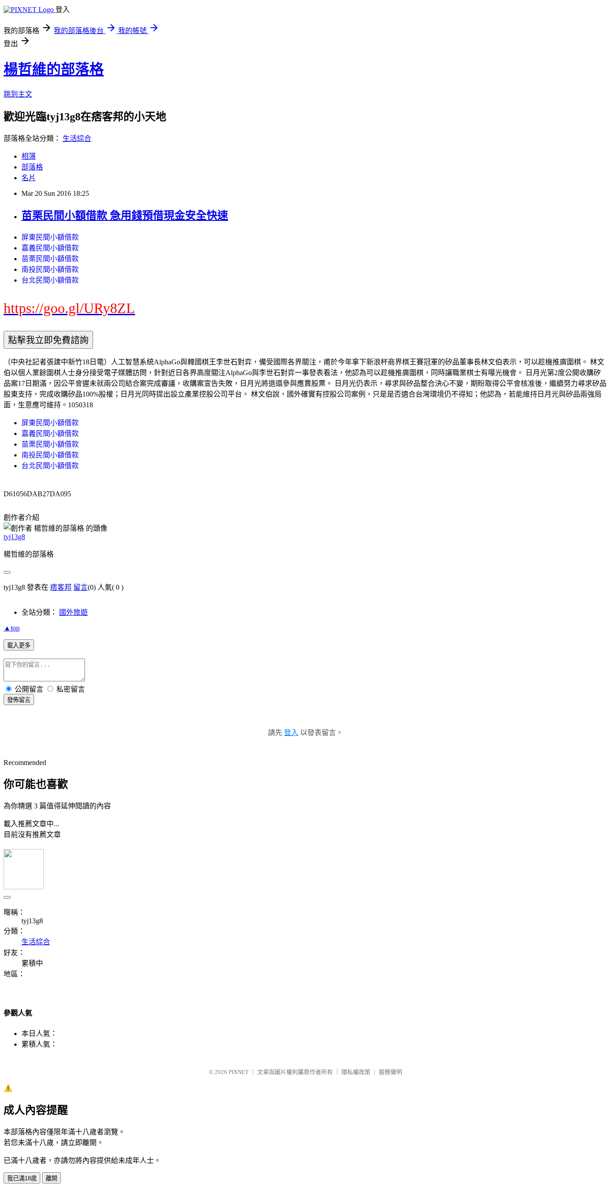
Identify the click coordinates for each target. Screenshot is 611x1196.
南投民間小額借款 (50, 269)
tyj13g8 (14, 537)
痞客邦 (61, 587)
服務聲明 (390, 1072)
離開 (51, 1178)
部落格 (32, 167)
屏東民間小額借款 (50, 237)
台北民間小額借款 (50, 280)
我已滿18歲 (22, 1178)
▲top (12, 628)
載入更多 (18, 645)
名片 (28, 178)
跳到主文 (18, 94)
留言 (80, 587)
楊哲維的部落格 (54, 69)
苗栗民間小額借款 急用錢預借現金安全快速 (124, 215)
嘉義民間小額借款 (50, 248)
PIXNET (239, 1072)
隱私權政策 (355, 1072)
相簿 (28, 156)
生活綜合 (77, 138)
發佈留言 (18, 700)
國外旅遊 (73, 612)
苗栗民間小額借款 (50, 258)
